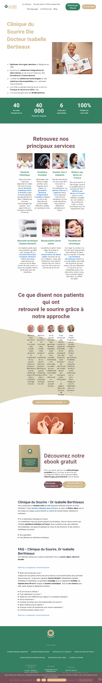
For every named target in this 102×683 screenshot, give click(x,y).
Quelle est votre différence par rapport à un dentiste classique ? (44, 597)
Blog (55, 9)
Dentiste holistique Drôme (40, 652)
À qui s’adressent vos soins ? (30, 594)
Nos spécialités (25, 535)
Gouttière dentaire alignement (17, 652)
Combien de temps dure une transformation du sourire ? (41, 602)
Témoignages (32, 9)
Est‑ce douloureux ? (27, 599)
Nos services (38, 4)
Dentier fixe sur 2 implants (62, 652)
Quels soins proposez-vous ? (30, 573)
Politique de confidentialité (56, 680)
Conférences (46, 9)
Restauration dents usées (57, 657)
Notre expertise (53, 4)
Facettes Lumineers (76, 657)
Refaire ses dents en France (84, 652)
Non (43, 680)
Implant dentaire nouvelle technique (32, 657)
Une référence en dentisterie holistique (34, 537)
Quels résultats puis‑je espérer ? (32, 605)
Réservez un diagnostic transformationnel (33, 568)
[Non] (100, 678)
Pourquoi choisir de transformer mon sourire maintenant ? (41, 607)
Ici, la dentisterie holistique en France (34, 519)
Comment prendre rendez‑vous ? (32, 610)
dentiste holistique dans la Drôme (45, 508)
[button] (54, 58)
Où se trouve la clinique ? (29, 592)
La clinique (26, 4)
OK (38, 680)
